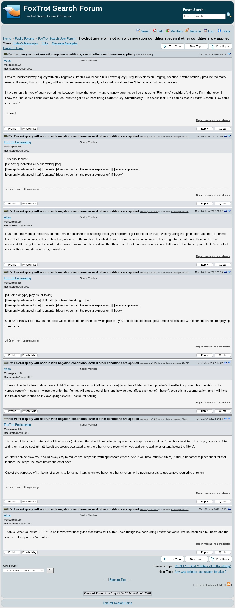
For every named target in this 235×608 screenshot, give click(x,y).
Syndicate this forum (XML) (209, 585)
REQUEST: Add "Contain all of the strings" (203, 566)
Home (225, 31)
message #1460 (143, 54)
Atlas (7, 60)
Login (211, 31)
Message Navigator (65, 43)
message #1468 (149, 363)
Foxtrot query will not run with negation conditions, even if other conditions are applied (70, 54)
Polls (45, 43)
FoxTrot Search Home (117, 603)
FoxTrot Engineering (17, 142)
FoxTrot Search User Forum (56, 38)
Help (160, 31)
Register (195, 31)
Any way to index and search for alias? (200, 571)
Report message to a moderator (213, 120)
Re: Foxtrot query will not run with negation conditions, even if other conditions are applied (73, 136)
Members (176, 31)
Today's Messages (25, 43)
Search (145, 31)
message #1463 (149, 136)
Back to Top (117, 579)
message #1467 (149, 272)
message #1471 (149, 509)
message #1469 (149, 419)
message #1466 (149, 211)
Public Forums (24, 38)
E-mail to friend (13, 48)
